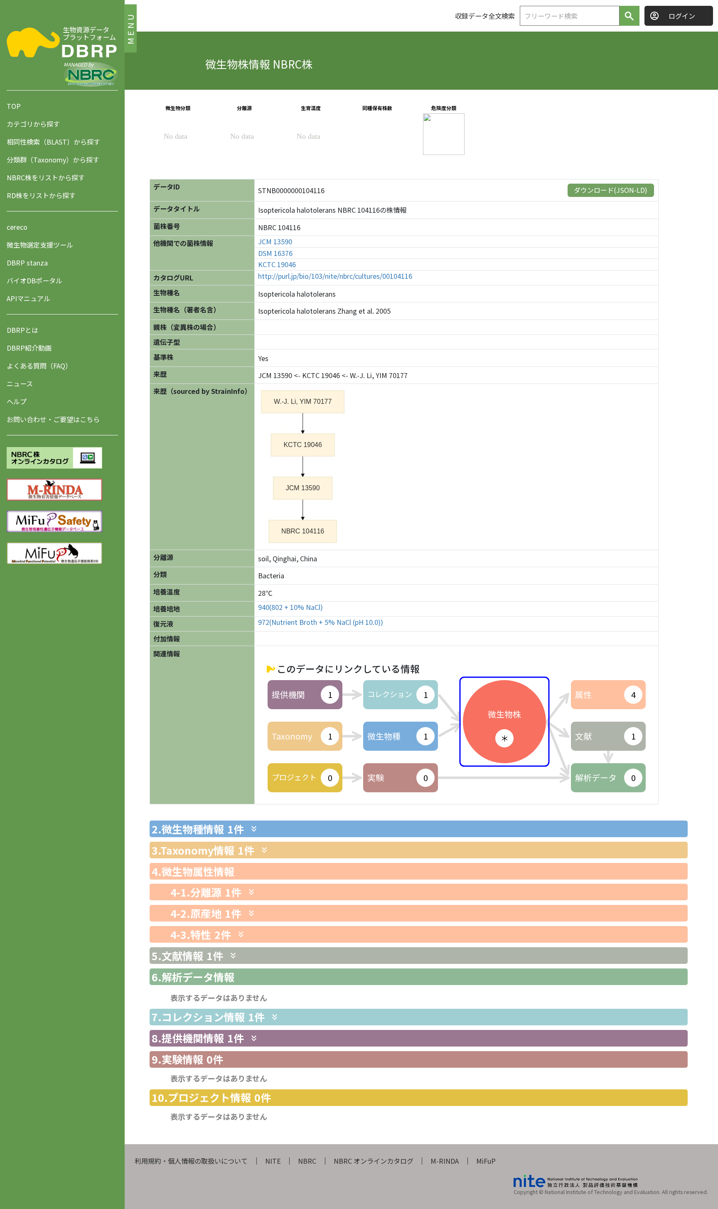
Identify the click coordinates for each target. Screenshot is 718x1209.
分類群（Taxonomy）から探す (53, 160)
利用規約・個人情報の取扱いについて (191, 1161)
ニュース (20, 383)
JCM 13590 (275, 242)
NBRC (307, 1161)
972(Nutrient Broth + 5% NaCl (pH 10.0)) (320, 622)
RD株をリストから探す (41, 195)
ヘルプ (17, 401)
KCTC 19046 (277, 264)
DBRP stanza (27, 263)
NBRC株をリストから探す (46, 177)
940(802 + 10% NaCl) (290, 607)
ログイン (682, 16)
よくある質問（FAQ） (39, 366)
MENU (130, 28)
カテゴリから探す (33, 124)
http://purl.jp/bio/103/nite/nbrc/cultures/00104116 (335, 276)
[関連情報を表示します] (254, 828)
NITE (273, 1161)
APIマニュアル (28, 298)
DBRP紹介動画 (29, 348)
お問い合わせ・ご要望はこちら (53, 419)
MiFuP (486, 1161)
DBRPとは (22, 330)
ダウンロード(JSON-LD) (610, 190)
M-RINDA (444, 1161)
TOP (14, 106)
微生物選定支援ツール (40, 245)
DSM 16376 (275, 253)
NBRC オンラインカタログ (373, 1161)
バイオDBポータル (34, 280)
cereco (17, 227)
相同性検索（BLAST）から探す (53, 142)
